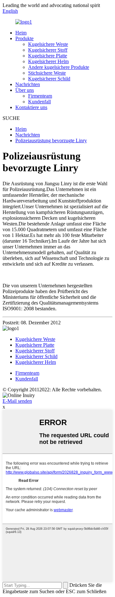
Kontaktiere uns (31, 107)
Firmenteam (40, 96)
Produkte (24, 38)
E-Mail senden (17, 401)
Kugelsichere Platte (47, 55)
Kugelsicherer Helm (48, 61)
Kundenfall (39, 101)
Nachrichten (27, 84)
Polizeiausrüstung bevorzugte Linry (51, 140)
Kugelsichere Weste (48, 44)
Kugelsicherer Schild (49, 78)
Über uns (24, 90)
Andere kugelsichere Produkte (58, 67)
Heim (21, 32)
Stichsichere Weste (47, 73)
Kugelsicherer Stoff (47, 50)
